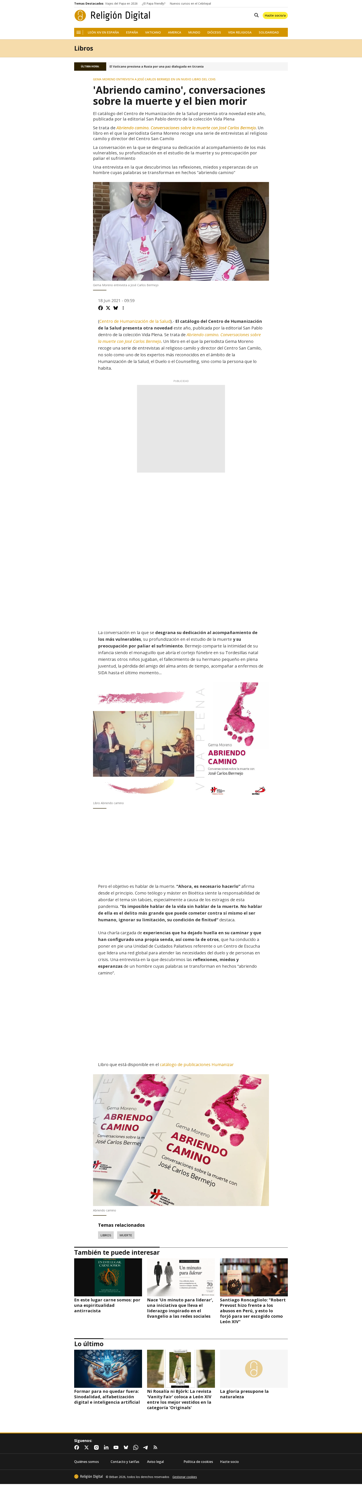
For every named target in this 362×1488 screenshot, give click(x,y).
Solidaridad (269, 32)
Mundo (194, 32)
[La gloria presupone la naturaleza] (254, 1369)
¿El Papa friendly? (153, 3)
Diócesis (214, 32)
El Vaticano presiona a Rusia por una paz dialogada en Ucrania (157, 66)
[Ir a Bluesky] (126, 1447)
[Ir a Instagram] (97, 1447)
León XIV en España (103, 32)
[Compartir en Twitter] (108, 307)
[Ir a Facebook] (77, 1447)
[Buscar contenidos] (255, 15)
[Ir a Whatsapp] (136, 1447)
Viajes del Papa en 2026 (121, 3)
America (174, 32)
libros (106, 1235)
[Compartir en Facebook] (100, 307)
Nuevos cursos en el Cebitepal (190, 3)
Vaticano (153, 32)
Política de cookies (198, 1462)
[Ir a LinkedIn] (107, 1447)
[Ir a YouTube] (117, 1447)
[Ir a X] (87, 1447)
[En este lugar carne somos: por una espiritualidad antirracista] (108, 1277)
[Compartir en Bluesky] (115, 307)
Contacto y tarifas (125, 1462)
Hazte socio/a (275, 15)
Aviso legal (155, 1462)
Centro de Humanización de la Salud (135, 321)
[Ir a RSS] (156, 1447)
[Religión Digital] (112, 15)
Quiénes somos (86, 1462)
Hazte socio (229, 1462)
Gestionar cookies (184, 1477)
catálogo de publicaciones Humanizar (197, 1064)
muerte (126, 1235)
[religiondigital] (88, 1476)
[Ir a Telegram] (146, 1447)
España (132, 32)
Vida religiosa (240, 32)
